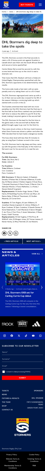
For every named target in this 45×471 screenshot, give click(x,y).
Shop (4, 406)
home (4, 12)
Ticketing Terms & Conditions (34, 460)
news (11, 12)
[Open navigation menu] (40, 5)
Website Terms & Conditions (12, 460)
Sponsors (38, 391)
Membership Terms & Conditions (12, 466)
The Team (6, 402)
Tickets (5, 391)
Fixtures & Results (10, 398)
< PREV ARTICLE (11, 241)
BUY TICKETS (27, 5)
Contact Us (7, 410)
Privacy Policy (11, 455)
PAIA (34, 465)
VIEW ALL (36, 254)
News (4, 394)
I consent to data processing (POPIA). (18, 372)
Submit (22, 378)
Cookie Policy (34, 455)
